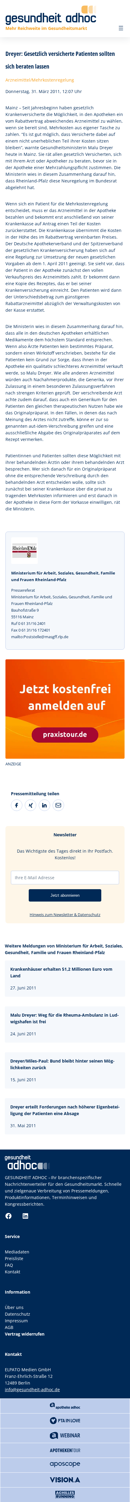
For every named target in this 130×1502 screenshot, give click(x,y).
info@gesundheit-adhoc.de (32, 1389)
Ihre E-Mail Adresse (34, 877)
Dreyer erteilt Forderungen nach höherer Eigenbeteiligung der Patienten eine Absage (65, 1110)
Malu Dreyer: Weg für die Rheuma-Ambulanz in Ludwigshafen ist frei (64, 1018)
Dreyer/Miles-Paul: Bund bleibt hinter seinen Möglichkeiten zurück (62, 1064)
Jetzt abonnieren (65, 895)
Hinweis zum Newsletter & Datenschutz (65, 914)
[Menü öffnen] (121, 28)
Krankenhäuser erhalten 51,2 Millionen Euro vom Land (61, 972)
